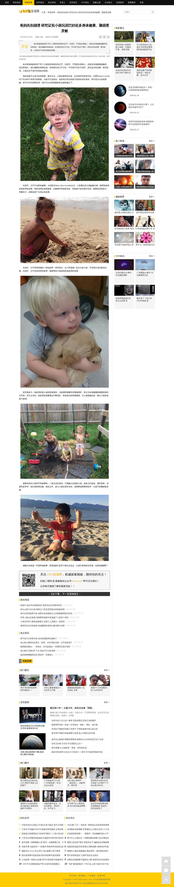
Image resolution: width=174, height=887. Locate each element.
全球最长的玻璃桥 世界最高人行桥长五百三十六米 (88, 829)
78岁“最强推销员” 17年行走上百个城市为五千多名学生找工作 (94, 864)
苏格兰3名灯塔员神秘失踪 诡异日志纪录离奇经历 (41, 605)
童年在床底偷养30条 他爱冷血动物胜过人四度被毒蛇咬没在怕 (46, 613)
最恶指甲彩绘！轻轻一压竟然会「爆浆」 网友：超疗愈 (75, 725)
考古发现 (52, 2)
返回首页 (166, 861)
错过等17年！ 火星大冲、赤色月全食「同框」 (72, 708)
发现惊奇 (120, 2)
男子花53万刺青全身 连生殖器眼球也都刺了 (38, 639)
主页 (43, 12)
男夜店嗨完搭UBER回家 (145, 187)
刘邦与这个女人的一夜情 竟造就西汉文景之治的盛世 (74, 721)
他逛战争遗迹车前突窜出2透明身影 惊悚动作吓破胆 (89, 847)
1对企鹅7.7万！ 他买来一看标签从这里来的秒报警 (88, 825)
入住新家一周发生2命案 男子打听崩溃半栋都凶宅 (42, 860)
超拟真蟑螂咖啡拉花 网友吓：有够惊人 (36, 655)
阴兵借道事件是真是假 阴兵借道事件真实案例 (41, 855)
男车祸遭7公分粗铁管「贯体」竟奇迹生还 (69, 748)
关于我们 (73, 876)
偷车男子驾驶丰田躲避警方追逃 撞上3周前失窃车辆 (73, 733)
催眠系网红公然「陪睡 (145, 156)
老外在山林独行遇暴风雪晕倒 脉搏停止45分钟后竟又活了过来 (77, 739)
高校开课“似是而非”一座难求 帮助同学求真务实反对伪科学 (46, 847)
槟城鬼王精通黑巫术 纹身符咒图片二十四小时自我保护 (45, 834)
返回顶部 (166, 879)
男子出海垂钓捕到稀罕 (124, 171)
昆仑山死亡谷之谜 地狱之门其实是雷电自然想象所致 (42, 609)
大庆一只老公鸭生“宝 (124, 187)
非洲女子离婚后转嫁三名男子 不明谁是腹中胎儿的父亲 (75, 729)
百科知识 (17, 2)
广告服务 (92, 876)
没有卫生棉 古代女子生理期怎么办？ (67, 744)
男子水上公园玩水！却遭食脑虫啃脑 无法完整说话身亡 (90, 838)
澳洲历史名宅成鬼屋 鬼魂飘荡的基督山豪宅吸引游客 (42, 626)
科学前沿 (73, 2)
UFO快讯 (85, 2)
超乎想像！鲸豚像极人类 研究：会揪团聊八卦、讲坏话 (45, 842)
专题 (141, 2)
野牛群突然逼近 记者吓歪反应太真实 (82, 855)
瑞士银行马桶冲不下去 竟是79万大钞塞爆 (37, 651)
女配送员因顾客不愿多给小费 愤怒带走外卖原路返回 (89, 860)
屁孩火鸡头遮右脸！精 (145, 171)
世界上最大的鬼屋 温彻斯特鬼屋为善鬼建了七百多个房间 (44, 618)
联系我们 (82, 876)
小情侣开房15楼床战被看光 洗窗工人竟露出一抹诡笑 (42, 622)
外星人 (62, 2)
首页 (7, 2)
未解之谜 (96, 2)
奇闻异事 (28, 2)
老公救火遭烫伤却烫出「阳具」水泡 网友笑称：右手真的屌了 (46, 643)
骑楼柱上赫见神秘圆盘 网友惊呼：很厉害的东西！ (88, 851)
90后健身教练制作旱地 (124, 156)
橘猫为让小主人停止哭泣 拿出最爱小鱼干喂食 (41, 851)
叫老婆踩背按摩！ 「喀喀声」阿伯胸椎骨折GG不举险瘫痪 (91, 834)
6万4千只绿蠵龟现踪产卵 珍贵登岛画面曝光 (41, 864)
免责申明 (101, 876)
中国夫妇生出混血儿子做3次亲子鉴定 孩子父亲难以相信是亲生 (48, 825)
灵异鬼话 (40, 2)
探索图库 (132, 2)
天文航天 (108, 2)
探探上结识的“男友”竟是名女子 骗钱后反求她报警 (88, 842)
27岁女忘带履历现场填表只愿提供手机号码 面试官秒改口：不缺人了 (50, 838)
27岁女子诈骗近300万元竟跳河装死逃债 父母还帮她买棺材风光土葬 (50, 829)
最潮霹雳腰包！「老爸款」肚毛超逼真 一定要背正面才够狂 (45, 647)
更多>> (107, 670)
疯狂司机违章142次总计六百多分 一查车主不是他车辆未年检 (77, 752)
